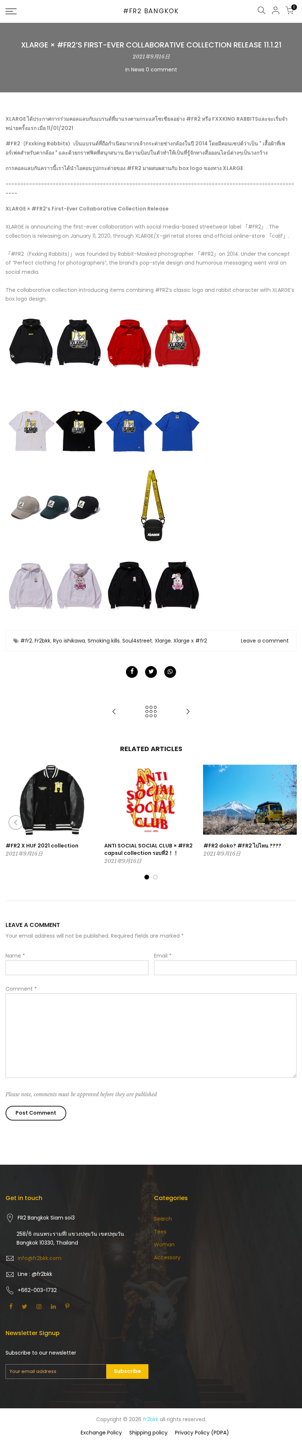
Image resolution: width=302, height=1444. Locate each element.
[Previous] (15, 822)
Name (15, 955)
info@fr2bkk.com (40, 1258)
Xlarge (163, 640)
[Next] (286, 822)
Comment (21, 988)
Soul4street (137, 640)
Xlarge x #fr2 (190, 640)
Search (163, 1218)
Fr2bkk (42, 640)
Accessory (167, 1257)
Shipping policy (148, 1432)
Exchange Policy (101, 1432)
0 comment (161, 69)
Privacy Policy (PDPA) (202, 1432)
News (137, 69)
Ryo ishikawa (69, 640)
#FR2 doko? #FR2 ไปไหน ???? (242, 845)
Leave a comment (265, 640)
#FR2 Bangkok (151, 11)
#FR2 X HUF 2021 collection (42, 845)
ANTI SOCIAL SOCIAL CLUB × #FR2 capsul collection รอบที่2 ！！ (148, 849)
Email (163, 955)
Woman (164, 1244)
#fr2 (26, 640)
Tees (160, 1231)
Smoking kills (104, 640)
